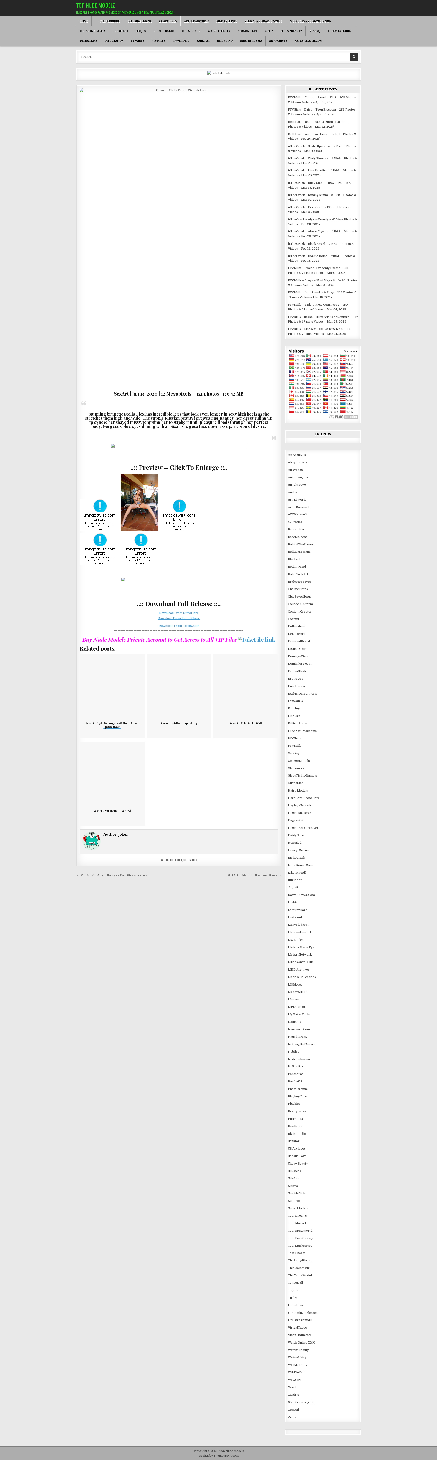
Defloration (114, 41)
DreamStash (297, 671)
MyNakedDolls (299, 1014)
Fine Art (294, 716)
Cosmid (293, 619)
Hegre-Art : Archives (303, 828)
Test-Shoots (296, 1253)
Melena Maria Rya (301, 947)
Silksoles (294, 1171)
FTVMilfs (158, 41)
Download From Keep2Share (179, 618)
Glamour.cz (296, 768)
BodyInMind (297, 566)
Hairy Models (298, 790)
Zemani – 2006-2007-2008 (263, 21)
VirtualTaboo (297, 1327)
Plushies (294, 1103)
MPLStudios (191, 31)
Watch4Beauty (219, 31)
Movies (293, 999)
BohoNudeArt (298, 574)
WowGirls (295, 1380)
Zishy (269, 31)
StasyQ (314, 31)
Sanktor (203, 41)
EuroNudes (296, 686)
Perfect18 (295, 1081)
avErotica (295, 522)
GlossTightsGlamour (303, 775)
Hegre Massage (299, 812)
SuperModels (298, 1208)
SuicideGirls (297, 1193)
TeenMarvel (297, 1223)
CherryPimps (298, 589)
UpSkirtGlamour (300, 1320)
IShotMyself (297, 872)
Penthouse (296, 1074)
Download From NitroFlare (179, 613)
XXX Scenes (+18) (301, 1402)
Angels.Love (297, 484)
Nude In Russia (251, 41)
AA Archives (168, 21)
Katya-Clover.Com (308, 41)
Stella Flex (190, 860)
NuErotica (295, 1066)
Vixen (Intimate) (299, 1335)
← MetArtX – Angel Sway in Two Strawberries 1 (113, 875)
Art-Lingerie (297, 499)
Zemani (293, 1409)
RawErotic (181, 41)
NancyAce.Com (299, 1029)
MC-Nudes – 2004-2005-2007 (310, 21)
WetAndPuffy (297, 1365)
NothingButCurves (301, 1044)
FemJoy (141, 31)
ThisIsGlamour (299, 1268)
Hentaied (294, 842)
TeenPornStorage (301, 1238)
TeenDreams (297, 1215)
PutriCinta (295, 1118)
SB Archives (278, 41)
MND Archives (226, 21)
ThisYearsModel (300, 1275)
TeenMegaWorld (300, 1230)
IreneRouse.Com (300, 865)
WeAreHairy (297, 1357)
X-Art (292, 1387)
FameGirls (295, 701)
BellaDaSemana (140, 21)
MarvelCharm (298, 924)
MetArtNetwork (92, 31)
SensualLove (247, 31)
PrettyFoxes (297, 1111)
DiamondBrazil (299, 641)
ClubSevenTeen (299, 596)
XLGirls (293, 1394)
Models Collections (302, 977)
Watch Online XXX (301, 1342)
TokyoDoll (295, 1282)
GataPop (294, 753)
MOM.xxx (295, 984)
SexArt (178, 860)
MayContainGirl (299, 932)
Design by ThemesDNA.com (219, 1455)
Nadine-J (294, 1022)
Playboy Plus (297, 1096)
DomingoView (298, 656)
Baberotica (296, 529)
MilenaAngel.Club (301, 962)
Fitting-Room (297, 723)
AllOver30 (295, 470)
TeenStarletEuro (300, 1245)
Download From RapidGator (179, 626)
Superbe (294, 1201)
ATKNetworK (298, 514)
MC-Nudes (296, 939)
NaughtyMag (297, 1036)
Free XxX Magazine (302, 731)
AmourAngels (298, 477)
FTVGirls (137, 41)
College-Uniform (300, 604)
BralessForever (299, 581)
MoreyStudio (297, 992)
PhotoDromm (164, 31)
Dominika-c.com (299, 663)
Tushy (292, 1297)
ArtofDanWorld (196, 21)
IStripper (295, 880)
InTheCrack (296, 857)
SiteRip (293, 1178)
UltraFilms (88, 41)
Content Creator (300, 611)
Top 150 (294, 1290)
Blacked (294, 559)
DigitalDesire (297, 649)
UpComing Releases (303, 1312)
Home (84, 21)
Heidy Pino (225, 41)
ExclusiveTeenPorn (302, 693)
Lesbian (293, 902)
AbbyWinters (297, 462)
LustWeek (295, 917)
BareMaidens (297, 537)
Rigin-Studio (297, 1133)
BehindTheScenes (301, 544)
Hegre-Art (120, 31)
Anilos (292, 492)
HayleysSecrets (299, 805)
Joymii (293, 887)
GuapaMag (295, 783)
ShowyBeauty (291, 31)
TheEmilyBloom (340, 31)
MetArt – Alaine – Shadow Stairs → (254, 875)
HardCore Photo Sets (303, 798)
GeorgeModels (299, 760)
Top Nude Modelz (95, 5)
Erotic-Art (295, 678)
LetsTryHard (297, 910)
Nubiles (293, 1051)
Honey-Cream (298, 850)
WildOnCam (296, 1372)
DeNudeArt (296, 633)
